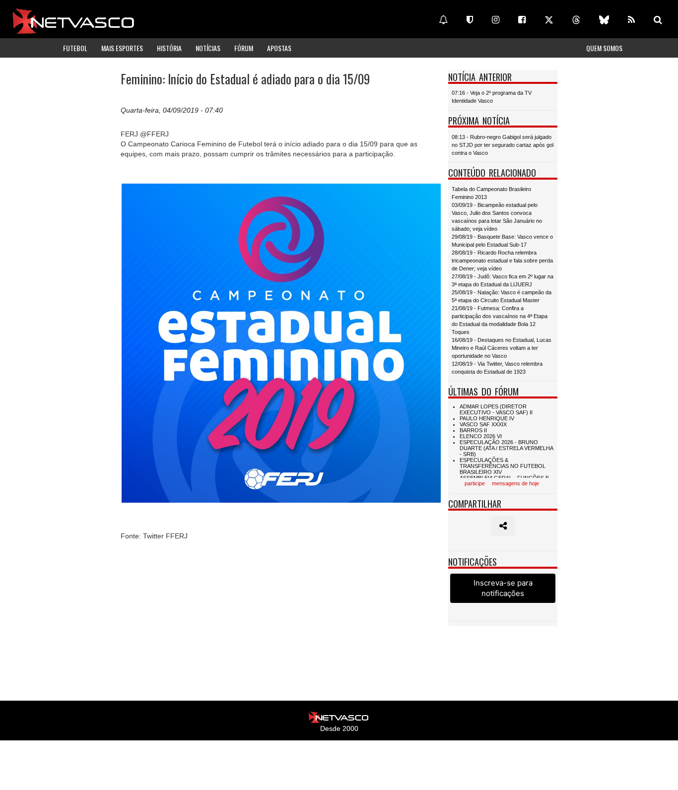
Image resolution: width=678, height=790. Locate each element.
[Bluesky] (604, 20)
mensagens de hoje (515, 483)
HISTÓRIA (169, 48)
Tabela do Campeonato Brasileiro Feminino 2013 (491, 193)
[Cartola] (469, 20)
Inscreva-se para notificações (503, 588)
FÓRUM (243, 48)
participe (475, 483)
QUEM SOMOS (604, 48)
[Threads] (576, 20)
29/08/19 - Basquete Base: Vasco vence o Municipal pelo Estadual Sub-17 (502, 241)
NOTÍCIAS (208, 48)
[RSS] (631, 20)
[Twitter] (549, 20)
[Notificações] (443, 20)
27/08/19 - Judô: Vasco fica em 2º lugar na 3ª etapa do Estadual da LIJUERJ (502, 280)
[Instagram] (495, 20)
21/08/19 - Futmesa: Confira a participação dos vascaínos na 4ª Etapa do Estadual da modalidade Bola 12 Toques (499, 320)
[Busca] (658, 20)
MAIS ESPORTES (122, 48)
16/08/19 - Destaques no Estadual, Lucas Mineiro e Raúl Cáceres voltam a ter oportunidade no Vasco (501, 348)
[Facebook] (522, 20)
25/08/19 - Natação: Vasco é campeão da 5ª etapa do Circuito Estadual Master (501, 296)
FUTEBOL (75, 48)
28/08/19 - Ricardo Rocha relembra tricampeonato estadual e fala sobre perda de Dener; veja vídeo (502, 260)
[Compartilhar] (503, 526)
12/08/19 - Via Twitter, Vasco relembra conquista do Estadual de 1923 (497, 368)
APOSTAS (279, 48)
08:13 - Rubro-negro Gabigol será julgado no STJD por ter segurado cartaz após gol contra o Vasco (502, 145)
